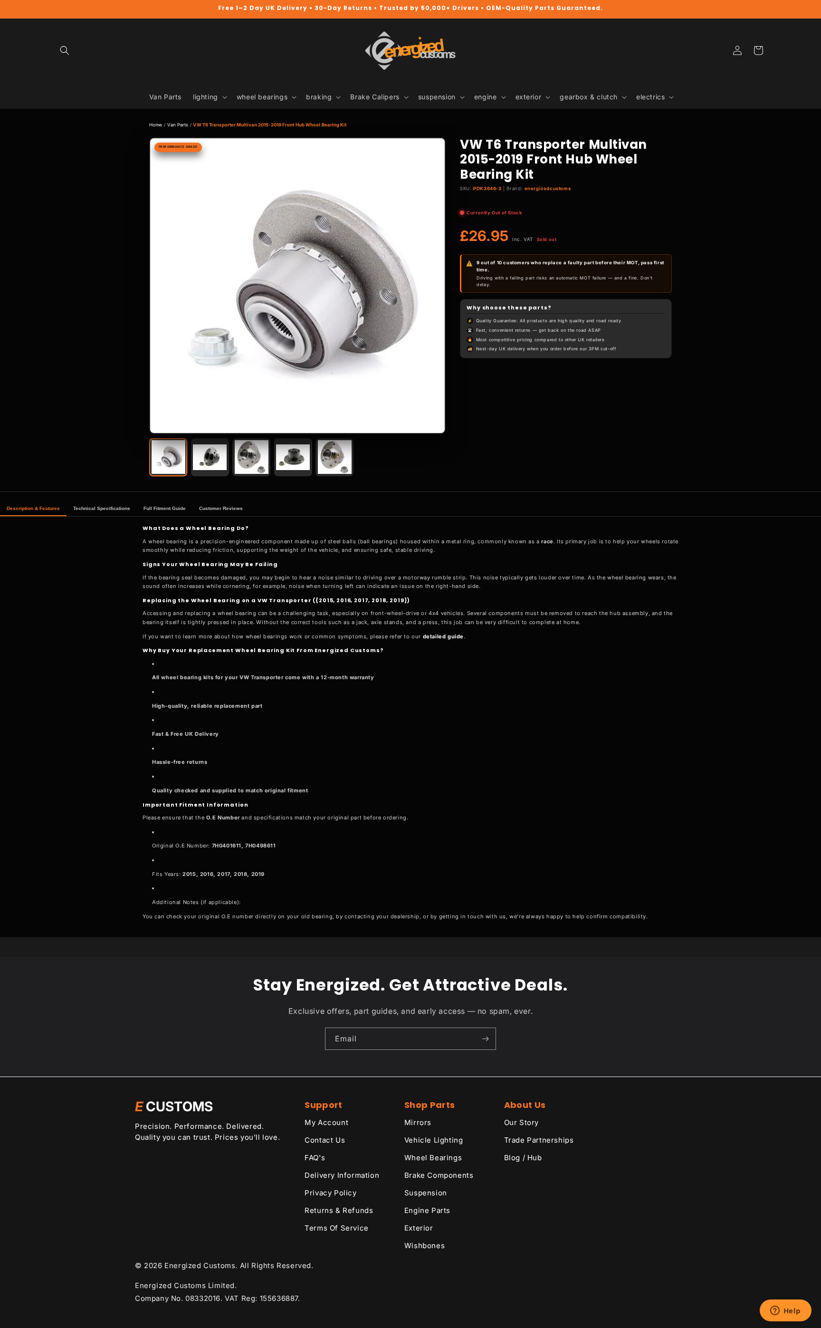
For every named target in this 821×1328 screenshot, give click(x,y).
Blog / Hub (523, 1157)
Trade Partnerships (539, 1140)
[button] (64, 50)
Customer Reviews (221, 508)
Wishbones (424, 1245)
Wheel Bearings (433, 1157)
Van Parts (178, 124)
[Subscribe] (485, 1039)
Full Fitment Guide (164, 508)
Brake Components (439, 1175)
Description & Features (33, 508)
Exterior (418, 1227)
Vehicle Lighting (433, 1140)
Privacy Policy (330, 1192)
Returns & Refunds (339, 1210)
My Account (326, 1122)
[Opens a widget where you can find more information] (785, 1311)
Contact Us (325, 1140)
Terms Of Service (337, 1227)
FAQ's (315, 1157)
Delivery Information (342, 1175)
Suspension (425, 1192)
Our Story (521, 1122)
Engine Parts (427, 1210)
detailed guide (443, 636)
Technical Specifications (101, 508)
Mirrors (417, 1122)
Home (155, 124)
